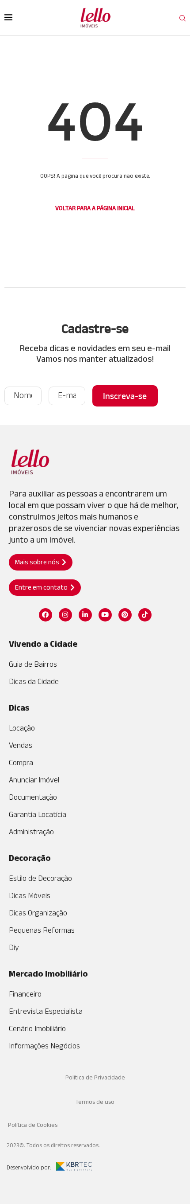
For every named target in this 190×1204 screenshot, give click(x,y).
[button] (40, 562)
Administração (31, 832)
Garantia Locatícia (37, 814)
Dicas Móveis (29, 895)
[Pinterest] (125, 615)
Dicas (19, 707)
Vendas (20, 745)
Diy (14, 947)
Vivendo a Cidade (43, 643)
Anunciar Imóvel (34, 780)
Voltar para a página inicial (95, 207)
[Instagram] (65, 615)
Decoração (30, 857)
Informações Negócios (44, 1046)
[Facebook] (45, 615)
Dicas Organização (38, 913)
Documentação (33, 797)
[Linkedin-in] (85, 615)
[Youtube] (105, 615)
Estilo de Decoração (40, 878)
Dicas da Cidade (34, 681)
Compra (21, 762)
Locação (22, 728)
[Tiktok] (145, 615)
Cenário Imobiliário (37, 1028)
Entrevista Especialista (46, 1011)
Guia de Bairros (33, 664)
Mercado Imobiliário (48, 973)
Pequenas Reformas (42, 930)
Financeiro (25, 994)
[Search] (182, 18)
